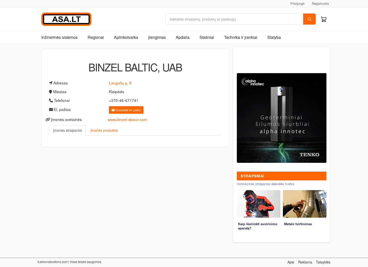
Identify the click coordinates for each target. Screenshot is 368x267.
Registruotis (320, 3)
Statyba (274, 37)
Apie (290, 261)
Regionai (96, 37)
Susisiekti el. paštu (128, 110)
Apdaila (183, 37)
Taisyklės (323, 261)
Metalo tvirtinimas (298, 223)
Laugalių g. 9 (120, 82)
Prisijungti (297, 3)
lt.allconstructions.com (53, 261)
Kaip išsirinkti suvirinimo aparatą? (257, 225)
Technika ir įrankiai (240, 37)
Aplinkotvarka (126, 37)
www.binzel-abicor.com (127, 119)
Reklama (305, 261)
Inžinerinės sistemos (59, 37)
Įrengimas (157, 37)
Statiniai (207, 37)
